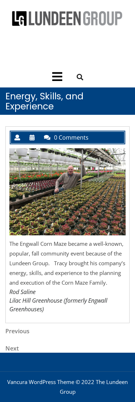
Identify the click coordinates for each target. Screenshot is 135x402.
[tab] (57, 76)
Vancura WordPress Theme (40, 381)
